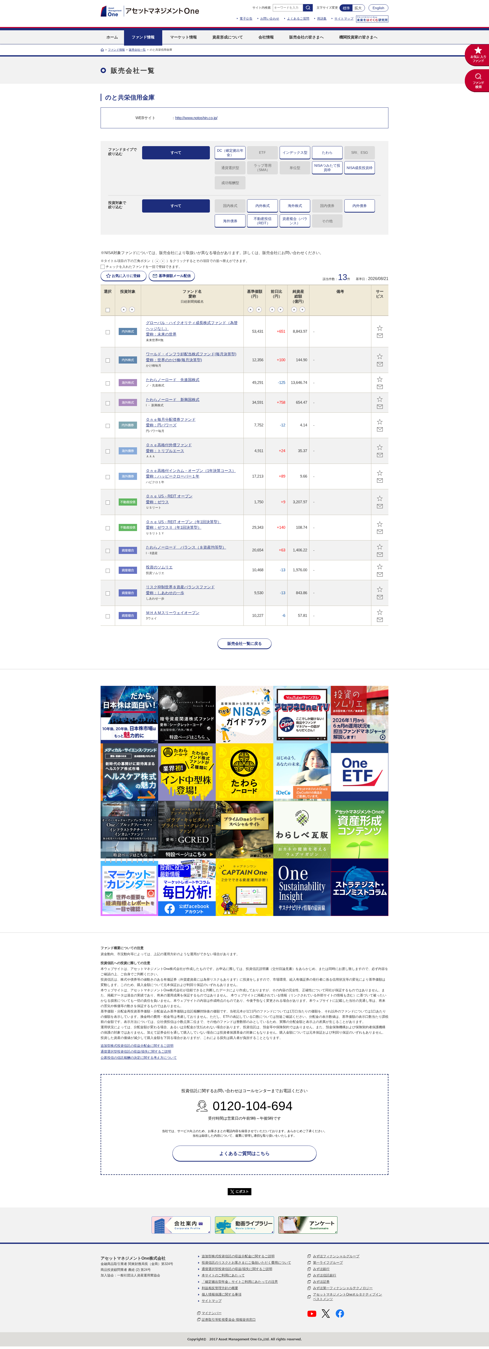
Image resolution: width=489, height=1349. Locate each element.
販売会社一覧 (137, 49)
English (378, 8)
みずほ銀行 (321, 1269)
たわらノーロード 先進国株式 (172, 380)
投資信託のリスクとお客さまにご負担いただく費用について (246, 1262)
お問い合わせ (269, 18)
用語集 (322, 18)
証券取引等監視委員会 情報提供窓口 (229, 1320)
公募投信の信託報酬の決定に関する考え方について (139, 1058)
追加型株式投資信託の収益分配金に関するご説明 (137, 1046)
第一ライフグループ (328, 1262)
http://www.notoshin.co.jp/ (196, 118)
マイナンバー (212, 1313)
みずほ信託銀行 (324, 1275)
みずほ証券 (321, 1282)
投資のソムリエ (159, 567)
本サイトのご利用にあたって (223, 1275)
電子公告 (246, 18)
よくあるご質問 (298, 18)
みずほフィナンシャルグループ (336, 1256)
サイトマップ (344, 18)
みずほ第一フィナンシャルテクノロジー (343, 1288)
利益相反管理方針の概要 (220, 1288)
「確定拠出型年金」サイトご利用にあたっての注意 (240, 1282)
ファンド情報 (116, 49)
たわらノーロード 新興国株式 (172, 399)
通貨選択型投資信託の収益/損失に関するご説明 (136, 1051)
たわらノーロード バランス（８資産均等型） (186, 547)
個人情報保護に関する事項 (221, 1294)
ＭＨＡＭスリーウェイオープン (172, 612)
